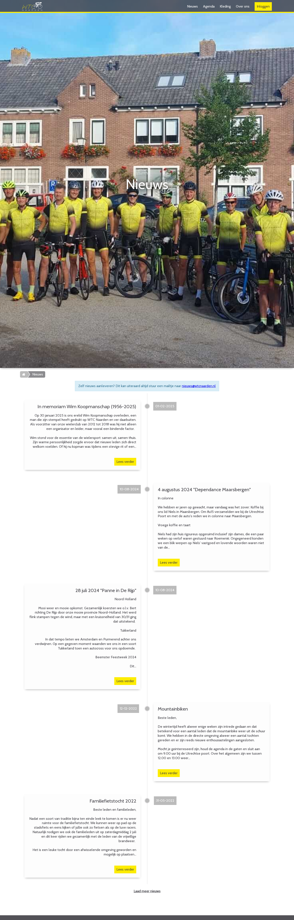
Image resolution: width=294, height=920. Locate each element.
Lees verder (125, 462)
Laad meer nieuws (147, 891)
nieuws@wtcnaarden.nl (199, 386)
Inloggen (263, 6)
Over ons (242, 6)
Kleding (225, 6)
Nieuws (192, 6)
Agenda (209, 6)
